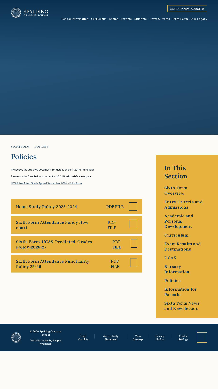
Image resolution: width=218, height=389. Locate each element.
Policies (41, 146)
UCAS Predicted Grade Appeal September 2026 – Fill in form (46, 183)
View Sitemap (138, 337)
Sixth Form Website (187, 9)
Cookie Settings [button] (183, 337)
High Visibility (83, 337)
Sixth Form (20, 146)
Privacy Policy (160, 337)
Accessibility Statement (110, 337)
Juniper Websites (50, 342)
